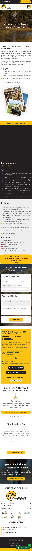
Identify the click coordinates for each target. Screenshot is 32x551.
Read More (15, 442)
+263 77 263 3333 (17, 368)
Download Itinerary (16, 259)
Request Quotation (16, 123)
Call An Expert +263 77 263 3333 (16, 412)
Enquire (7, 549)
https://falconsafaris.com (10, 535)
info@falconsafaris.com (17, 372)
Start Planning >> (16, 417)
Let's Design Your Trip (16, 478)
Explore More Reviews (16, 452)
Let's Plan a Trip (25, 1)
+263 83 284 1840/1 (5, 1)
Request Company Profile (15, 353)
